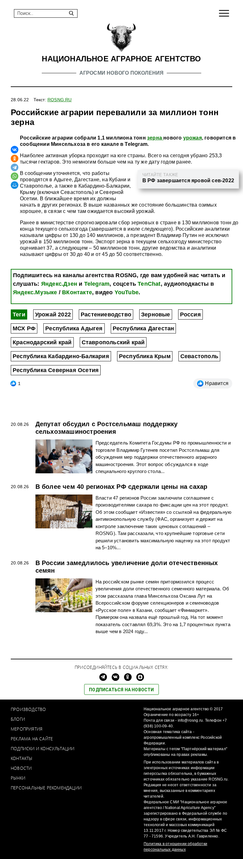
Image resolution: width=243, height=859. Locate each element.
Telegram (97, 284)
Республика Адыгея (74, 328)
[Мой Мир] (14, 185)
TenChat (149, 284)
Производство (28, 709)
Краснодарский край (42, 342)
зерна (155, 137)
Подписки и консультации (43, 748)
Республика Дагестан (143, 328)
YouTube (127, 292)
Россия (190, 314)
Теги (19, 314)
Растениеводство (106, 314)
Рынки (18, 778)
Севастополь (199, 356)
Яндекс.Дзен (59, 284)
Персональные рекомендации (46, 788)
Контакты (22, 758)
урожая (192, 137)
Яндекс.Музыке (35, 292)
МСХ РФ (24, 328)
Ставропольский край (113, 342)
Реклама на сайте (32, 739)
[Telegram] (14, 167)
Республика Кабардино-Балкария (61, 356)
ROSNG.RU (59, 99)
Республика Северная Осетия (56, 370)
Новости (21, 768)
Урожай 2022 (53, 314)
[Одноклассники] (14, 158)
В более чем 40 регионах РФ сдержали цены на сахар (121, 486)
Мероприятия (26, 729)
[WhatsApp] (14, 176)
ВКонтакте (77, 292)
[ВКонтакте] (14, 149)
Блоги (18, 719)
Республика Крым (145, 356)
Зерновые (155, 314)
